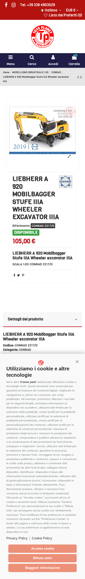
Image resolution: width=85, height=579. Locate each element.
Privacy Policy (17, 538)
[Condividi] (14, 275)
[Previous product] (78, 77)
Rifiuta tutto (42, 558)
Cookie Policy (42, 538)
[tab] (42, 319)
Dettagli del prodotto (25, 319)
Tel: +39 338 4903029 (37, 5)
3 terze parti (28, 381)
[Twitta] (18, 275)
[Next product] (81, 77)
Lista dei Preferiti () (65, 15)
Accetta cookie (42, 548)
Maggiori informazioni (42, 568)
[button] (77, 361)
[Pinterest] (23, 275)
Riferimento (21, 226)
